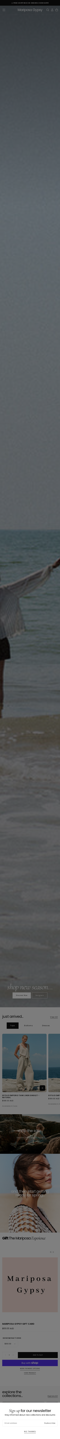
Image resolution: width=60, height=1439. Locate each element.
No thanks (30, 1431)
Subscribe (49, 1423)
